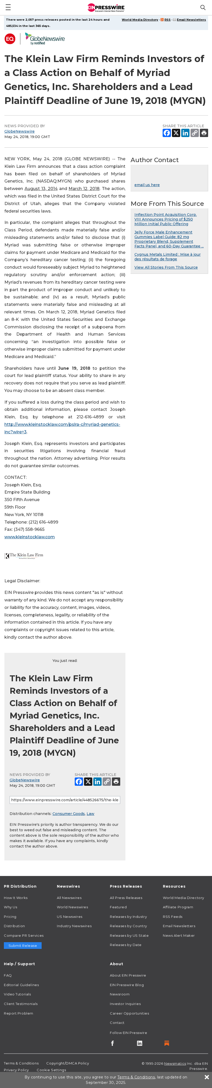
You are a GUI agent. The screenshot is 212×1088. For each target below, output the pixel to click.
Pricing (10, 917)
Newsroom (120, 994)
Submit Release (23, 945)
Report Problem (18, 1013)
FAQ (8, 975)
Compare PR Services (24, 935)
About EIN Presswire (128, 975)
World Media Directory (140, 19)
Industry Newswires (74, 926)
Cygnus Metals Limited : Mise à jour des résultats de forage (167, 256)
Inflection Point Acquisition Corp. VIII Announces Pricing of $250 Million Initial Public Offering (165, 219)
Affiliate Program (178, 907)
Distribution (14, 926)
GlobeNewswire (19, 131)
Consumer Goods (68, 813)
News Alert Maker (179, 935)
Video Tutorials (17, 994)
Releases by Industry (128, 917)
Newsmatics (175, 1063)
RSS (167, 19)
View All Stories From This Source (166, 267)
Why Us (10, 907)
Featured (118, 907)
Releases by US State (129, 935)
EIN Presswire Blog (127, 985)
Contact (117, 1023)
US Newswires (69, 917)
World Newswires (72, 907)
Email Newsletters (191, 19)
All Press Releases (126, 898)
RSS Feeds (173, 917)
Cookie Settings (51, 1070)
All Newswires (69, 898)
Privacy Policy (16, 1070)
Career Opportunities (129, 1013)
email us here (147, 185)
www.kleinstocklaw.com (29, 536)
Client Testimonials (21, 1004)
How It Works (16, 898)
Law (90, 813)
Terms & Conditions (21, 1063)
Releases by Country (128, 926)
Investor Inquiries (125, 1004)
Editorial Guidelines (21, 985)
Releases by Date (126, 945)
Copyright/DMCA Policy (67, 1063)
